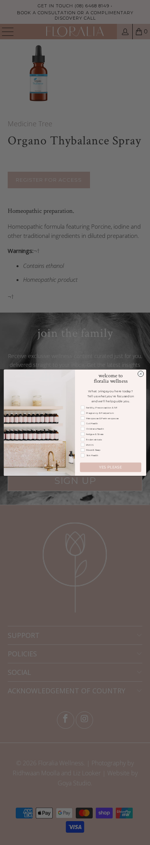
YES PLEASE (110, 467)
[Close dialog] (140, 373)
